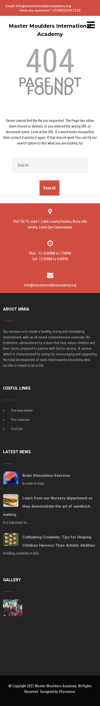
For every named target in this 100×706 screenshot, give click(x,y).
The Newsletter (22, 410)
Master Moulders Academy (55, 686)
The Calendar (20, 420)
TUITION (17, 429)
